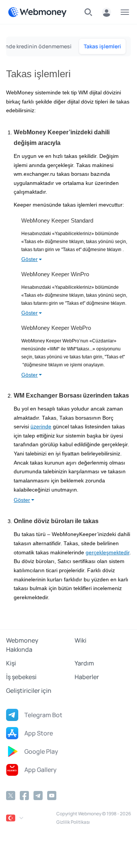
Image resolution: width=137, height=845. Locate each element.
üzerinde (40, 427)
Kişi (11, 663)
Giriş (106, 12)
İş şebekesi (21, 677)
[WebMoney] (37, 12)
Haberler (87, 677)
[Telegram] (38, 795)
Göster (29, 259)
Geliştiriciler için (28, 690)
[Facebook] (24, 795)
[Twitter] (10, 795)
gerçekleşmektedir (107, 552)
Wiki (80, 640)
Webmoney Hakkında (22, 645)
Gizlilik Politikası (73, 822)
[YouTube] (51, 795)
